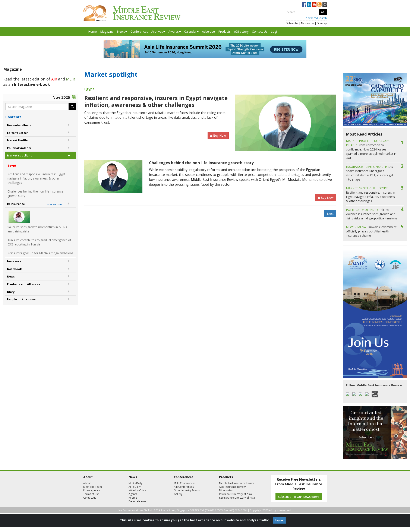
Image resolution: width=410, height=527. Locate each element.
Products (224, 31)
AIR (54, 79)
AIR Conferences (184, 487)
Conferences (139, 31)
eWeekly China (137, 490)
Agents (133, 494)
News (121, 31)
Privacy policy (91, 490)
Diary (11, 292)
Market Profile (17, 140)
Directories (226, 490)
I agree (279, 520)
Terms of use (91, 494)
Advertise (208, 31)
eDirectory (241, 31)
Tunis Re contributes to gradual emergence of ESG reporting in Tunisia (39, 242)
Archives (157, 31)
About (87, 483)
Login (274, 31)
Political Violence (19, 148)
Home (92, 31)
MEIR (70, 79)
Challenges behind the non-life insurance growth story (35, 193)
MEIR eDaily (135, 483)
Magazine (107, 31)
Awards (173, 31)
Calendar (190, 31)
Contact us (89, 497)
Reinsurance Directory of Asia (237, 497)
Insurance (14, 261)
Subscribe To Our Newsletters (298, 497)
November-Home (19, 125)
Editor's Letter (17, 133)
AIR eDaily (135, 487)
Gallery (178, 494)
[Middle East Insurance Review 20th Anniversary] (131, 13)
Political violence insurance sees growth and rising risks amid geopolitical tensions (371, 214)
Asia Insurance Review (232, 487)
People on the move (21, 299)
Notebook (14, 269)
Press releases (137, 501)
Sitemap (322, 23)
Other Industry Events (187, 490)
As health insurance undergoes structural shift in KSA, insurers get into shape (369, 173)
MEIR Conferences (184, 483)
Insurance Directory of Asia (235, 494)
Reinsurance (34, 204)
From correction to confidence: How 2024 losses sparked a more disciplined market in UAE (371, 149)
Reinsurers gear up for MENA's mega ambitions (40, 253)
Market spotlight (19, 155)
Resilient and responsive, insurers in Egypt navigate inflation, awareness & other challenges (36, 178)
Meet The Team (92, 487)
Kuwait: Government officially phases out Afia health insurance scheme (371, 231)
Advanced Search (316, 18)
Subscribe (292, 23)
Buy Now (219, 135)
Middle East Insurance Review (236, 483)
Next (330, 214)
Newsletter (307, 23)
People (133, 497)
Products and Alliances (23, 284)
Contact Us (259, 31)
